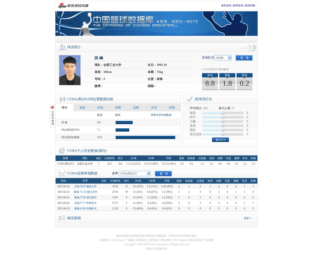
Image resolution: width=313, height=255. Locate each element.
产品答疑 (208, 240)
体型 (193, 112)
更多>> (248, 218)
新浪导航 (250, 5)
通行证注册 (195, 240)
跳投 (193, 130)
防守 (193, 117)
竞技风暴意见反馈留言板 (130, 235)
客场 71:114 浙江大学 (85, 191)
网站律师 (166, 240)
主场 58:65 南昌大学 (85, 186)
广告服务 (130, 240)
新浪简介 (105, 240)
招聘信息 (154, 240)
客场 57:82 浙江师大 (85, 197)
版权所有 (162, 248)
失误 (154, 107)
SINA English (180, 240)
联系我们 (142, 240)
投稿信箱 (150, 235)
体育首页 (226, 5)
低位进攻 (196, 134)
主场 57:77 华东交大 (85, 202)
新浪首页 (238, 5)
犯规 (172, 107)
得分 (64, 107)
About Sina (117, 240)
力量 (193, 121)
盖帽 (136, 107)
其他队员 (208, 57)
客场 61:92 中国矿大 (85, 208)
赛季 (115, 173)
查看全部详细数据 (161, 114)
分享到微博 (53, 117)
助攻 (100, 107)
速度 (193, 125)
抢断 (118, 107)
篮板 (82, 107)
